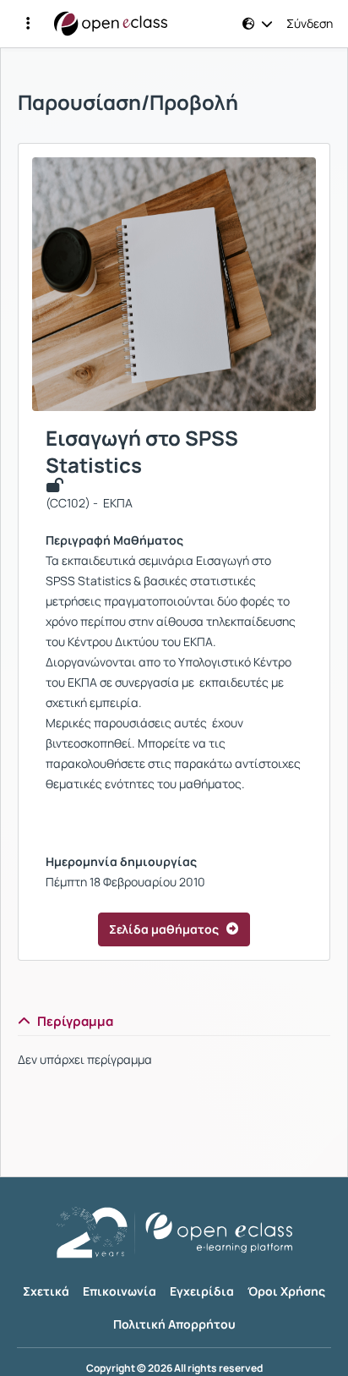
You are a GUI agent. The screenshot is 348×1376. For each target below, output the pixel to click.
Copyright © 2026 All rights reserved (174, 1368)
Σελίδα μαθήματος (164, 929)
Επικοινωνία (119, 1291)
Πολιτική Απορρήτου (174, 1324)
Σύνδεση (309, 23)
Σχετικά (46, 1291)
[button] (28, 23)
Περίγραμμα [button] (75, 1021)
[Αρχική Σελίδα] (110, 24)
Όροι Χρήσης (286, 1291)
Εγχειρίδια (202, 1291)
